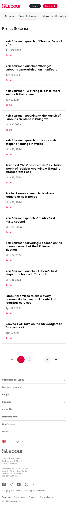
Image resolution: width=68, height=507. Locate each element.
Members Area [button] (9, 416)
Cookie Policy (46, 497)
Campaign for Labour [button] (13, 379)
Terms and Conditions (13, 497)
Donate (48, 6)
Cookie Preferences (11, 501)
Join (34, 6)
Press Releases (28, 16)
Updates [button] (6, 402)
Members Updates (54, 16)
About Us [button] (7, 409)
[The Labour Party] (11, 6)
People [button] (5, 394)
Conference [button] (8, 424)
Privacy (32, 497)
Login (17, 441)
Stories (9, 16)
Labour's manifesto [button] (12, 387)
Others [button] (6, 431)
